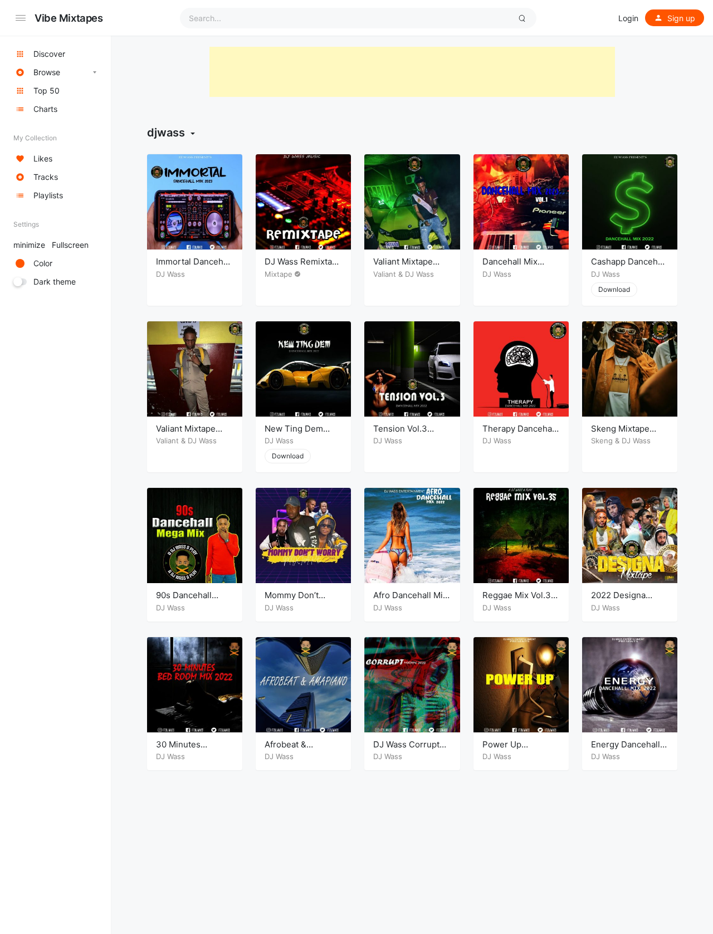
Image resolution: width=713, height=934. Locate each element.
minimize (51, 245)
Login (628, 18)
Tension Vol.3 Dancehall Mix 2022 (412, 434)
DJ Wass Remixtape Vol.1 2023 (303, 267)
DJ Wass (170, 274)
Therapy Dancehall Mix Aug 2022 (519, 434)
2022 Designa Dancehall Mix (618, 601)
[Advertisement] (412, 72)
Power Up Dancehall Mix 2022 (521, 750)
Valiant (384, 274)
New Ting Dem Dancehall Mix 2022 (303, 434)
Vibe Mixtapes (69, 18)
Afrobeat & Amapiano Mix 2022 (303, 750)
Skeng (602, 440)
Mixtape (278, 274)
